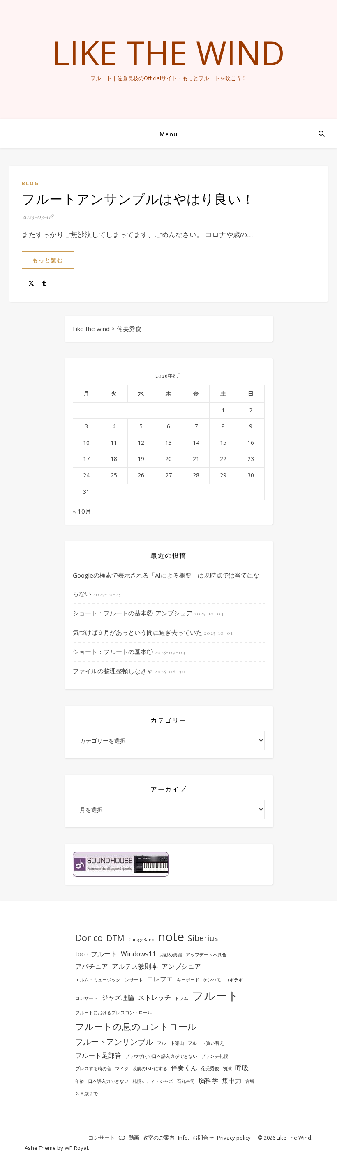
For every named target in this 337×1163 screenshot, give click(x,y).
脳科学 (208, 1080)
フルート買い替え (206, 1043)
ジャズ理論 (118, 997)
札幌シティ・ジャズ (152, 1081)
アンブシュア (181, 966)
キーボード (188, 980)
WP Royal (76, 1147)
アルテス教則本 (135, 966)
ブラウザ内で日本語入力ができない (161, 1056)
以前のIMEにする (149, 1068)
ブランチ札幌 (214, 1056)
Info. (183, 1137)
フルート (215, 995)
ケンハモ (212, 980)
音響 (249, 1081)
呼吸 (242, 1067)
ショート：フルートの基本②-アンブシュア (132, 613)
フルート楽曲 (170, 1043)
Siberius (203, 938)
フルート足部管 (98, 1055)
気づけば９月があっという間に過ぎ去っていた (137, 632)
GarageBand (141, 939)
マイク (122, 1068)
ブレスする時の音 (93, 1068)
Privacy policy (234, 1137)
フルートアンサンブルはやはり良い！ (138, 198)
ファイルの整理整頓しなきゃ (113, 671)
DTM (115, 938)
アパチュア (91, 966)
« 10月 (82, 511)
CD (121, 1137)
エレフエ (160, 978)
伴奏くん (184, 1067)
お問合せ (203, 1137)
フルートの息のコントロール (136, 1026)
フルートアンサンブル (114, 1041)
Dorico (89, 937)
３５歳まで (86, 1093)
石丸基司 (186, 1081)
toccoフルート (96, 953)
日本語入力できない (108, 1081)
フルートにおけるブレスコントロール (113, 1013)
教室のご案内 (159, 1137)
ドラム (181, 998)
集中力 (232, 1080)
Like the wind (168, 52)
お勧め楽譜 (170, 955)
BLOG (30, 183)
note (171, 936)
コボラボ (234, 980)
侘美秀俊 (210, 1068)
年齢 (79, 1081)
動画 (134, 1137)
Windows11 (138, 953)
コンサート (86, 998)
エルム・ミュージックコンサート (109, 980)
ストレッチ (154, 997)
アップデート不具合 (206, 955)
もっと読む (47, 260)
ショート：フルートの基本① (113, 651)
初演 (227, 1068)
